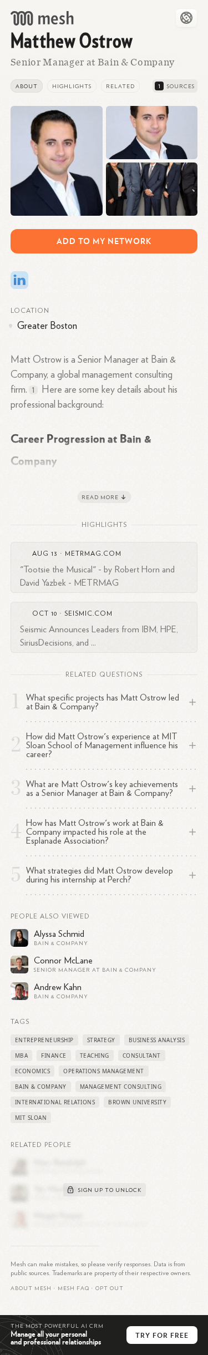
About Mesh (31, 1288)
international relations (55, 1102)
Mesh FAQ (73, 1288)
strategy (101, 1040)
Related (120, 86)
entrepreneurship (44, 1040)
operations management (103, 1071)
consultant (142, 1055)
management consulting (121, 1086)
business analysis (157, 1040)
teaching (94, 1055)
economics (32, 1071)
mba (21, 1055)
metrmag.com (93, 553)
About (27, 86)
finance (54, 1055)
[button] (73, 1288)
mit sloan (31, 1117)
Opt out (109, 1288)
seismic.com (88, 613)
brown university (137, 1102)
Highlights (72, 86)
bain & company (41, 1086)
